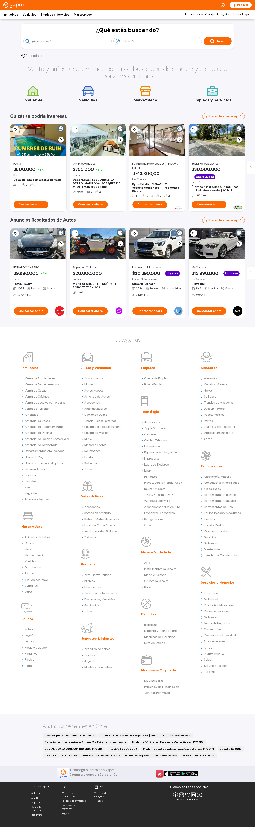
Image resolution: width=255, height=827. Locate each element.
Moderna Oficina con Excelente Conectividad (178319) (168, 742)
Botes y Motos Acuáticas (101, 519)
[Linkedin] (193, 795)
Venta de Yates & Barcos (101, 531)
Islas (27, 487)
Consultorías (212, 629)
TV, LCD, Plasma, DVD (158, 495)
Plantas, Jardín (34, 555)
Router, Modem (154, 489)
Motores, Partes (95, 445)
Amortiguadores (95, 409)
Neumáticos (92, 451)
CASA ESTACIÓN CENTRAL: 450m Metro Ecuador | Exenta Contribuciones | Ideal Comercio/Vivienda (111, 755)
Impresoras (152, 458)
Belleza (27, 619)
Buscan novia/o (214, 409)
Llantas (89, 457)
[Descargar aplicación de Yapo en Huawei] (159, 773)
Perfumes (31, 654)
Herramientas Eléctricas (220, 495)
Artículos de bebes (97, 649)
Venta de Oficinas (37, 396)
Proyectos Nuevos (37, 499)
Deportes (148, 614)
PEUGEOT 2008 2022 (123, 749)
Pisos (28, 549)
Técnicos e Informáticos (100, 593)
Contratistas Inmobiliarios (221, 483)
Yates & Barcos (93, 496)
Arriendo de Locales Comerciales (47, 439)
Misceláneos (212, 489)
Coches (89, 655)
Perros (208, 421)
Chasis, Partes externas (100, 421)
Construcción (212, 466)
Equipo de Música (96, 433)
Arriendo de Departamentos (44, 427)
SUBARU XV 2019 (231, 749)
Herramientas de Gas (218, 507)
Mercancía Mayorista (158, 670)
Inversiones (211, 593)
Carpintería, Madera (217, 477)
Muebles (30, 561)
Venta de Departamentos (42, 384)
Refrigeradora (153, 519)
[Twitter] (187, 795)
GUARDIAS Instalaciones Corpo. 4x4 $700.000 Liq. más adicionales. (145, 735)
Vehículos (29, 14)
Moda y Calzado (36, 648)
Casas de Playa (35, 457)
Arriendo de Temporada (41, 445)
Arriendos (31, 415)
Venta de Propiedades (40, 378)
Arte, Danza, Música (97, 575)
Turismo (209, 672)
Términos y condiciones (68, 795)
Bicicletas (150, 625)
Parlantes (150, 477)
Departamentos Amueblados (44, 451)
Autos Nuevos (94, 390)
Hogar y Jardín (33, 526)
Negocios (31, 493)
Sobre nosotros (40, 793)
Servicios (210, 537)
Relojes (29, 659)
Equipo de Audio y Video (161, 452)
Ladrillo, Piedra (214, 525)
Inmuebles (10, 14)
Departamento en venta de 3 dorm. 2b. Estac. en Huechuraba (85, 742)
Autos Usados (94, 378)
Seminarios (91, 605)
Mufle (88, 439)
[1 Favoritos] (75, 233)
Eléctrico (210, 519)
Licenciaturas (93, 587)
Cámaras (150, 434)
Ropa (28, 666)
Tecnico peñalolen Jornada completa (69, 735)
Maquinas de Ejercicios (159, 637)
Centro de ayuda (242, 14)
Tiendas (98, 800)
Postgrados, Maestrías (99, 599)
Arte (147, 563)
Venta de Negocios (217, 623)
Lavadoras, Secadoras (159, 513)
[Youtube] (199, 795)
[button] (61, 140)
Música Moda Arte (156, 552)
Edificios (30, 475)
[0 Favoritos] (134, 129)
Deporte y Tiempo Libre (160, 631)
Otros (29, 591)
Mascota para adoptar (219, 427)
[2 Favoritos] (15, 129)
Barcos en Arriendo (97, 513)
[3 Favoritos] (15, 233)
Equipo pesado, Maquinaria (102, 427)
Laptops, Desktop (156, 464)
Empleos (148, 368)
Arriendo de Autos (97, 396)
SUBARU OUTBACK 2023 (198, 755)
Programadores (214, 641)
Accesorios (92, 402)
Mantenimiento (214, 549)
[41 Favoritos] (193, 129)
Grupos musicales (156, 581)
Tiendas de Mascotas (219, 402)
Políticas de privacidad (74, 800)
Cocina (29, 543)
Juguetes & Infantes (98, 638)
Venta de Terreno (37, 409)
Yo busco (90, 537)
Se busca (31, 573)
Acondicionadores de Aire (162, 507)
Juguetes (90, 661)
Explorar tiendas (194, 14)
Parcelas (30, 481)
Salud (208, 659)
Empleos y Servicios (55, 14)
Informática (152, 446)
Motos (88, 384)
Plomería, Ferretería (217, 531)
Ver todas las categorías (101, 795)
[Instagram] (181, 795)
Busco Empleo (154, 384)
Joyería (29, 635)
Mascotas (209, 368)
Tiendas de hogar (37, 580)
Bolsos (29, 629)
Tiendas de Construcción (221, 555)
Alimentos (211, 378)
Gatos (208, 390)
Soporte (35, 802)
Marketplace (83, 14)
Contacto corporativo (37, 809)
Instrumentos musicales (160, 569)
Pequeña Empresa (216, 611)
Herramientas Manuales (220, 501)
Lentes (29, 641)
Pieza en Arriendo (37, 469)
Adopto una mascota (219, 433)
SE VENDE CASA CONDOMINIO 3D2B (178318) (74, 749)
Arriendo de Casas (37, 421)
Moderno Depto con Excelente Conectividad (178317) (178, 749)
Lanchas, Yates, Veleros (100, 525)
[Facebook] (175, 795)
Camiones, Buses (95, 415)
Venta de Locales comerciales (45, 402)
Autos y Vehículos (96, 368)
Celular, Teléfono (155, 440)
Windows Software (157, 501)
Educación (89, 564)
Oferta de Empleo (156, 378)
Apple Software (155, 428)
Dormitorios (33, 567)
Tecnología (150, 411)
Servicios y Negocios (218, 582)
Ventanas (31, 586)
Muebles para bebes (98, 667)
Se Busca (90, 463)
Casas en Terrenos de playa (44, 463)
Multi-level (211, 599)
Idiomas (89, 581)
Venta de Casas (35, 390)
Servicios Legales (215, 666)
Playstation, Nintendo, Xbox (163, 483)
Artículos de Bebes (37, 537)
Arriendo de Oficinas (39, 433)
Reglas (65, 813)
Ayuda (34, 797)
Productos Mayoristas (219, 605)
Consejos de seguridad (218, 14)
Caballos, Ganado (216, 384)
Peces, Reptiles (214, 415)
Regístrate (36, 814)
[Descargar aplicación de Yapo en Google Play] (189, 773)
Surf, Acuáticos (154, 643)
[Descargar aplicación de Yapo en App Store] (172, 773)
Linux (147, 470)
